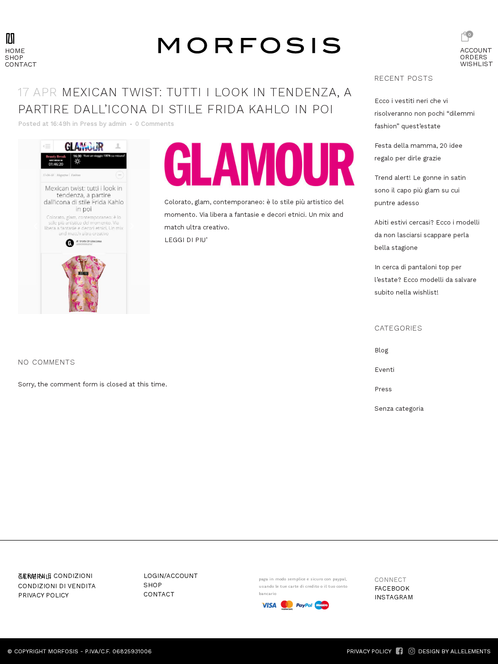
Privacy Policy (43, 595)
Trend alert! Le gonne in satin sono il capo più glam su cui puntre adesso (420, 190)
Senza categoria (399, 408)
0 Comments (154, 123)
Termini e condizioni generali (55, 576)
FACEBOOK (391, 588)
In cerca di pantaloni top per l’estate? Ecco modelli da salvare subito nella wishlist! (425, 279)
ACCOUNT (476, 50)
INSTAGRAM (393, 597)
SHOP (14, 57)
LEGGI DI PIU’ (185, 240)
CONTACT (21, 64)
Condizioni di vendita (57, 586)
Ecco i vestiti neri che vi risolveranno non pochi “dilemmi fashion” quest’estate (424, 113)
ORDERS (473, 57)
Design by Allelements (454, 651)
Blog (381, 350)
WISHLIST (476, 64)
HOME (15, 50)
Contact (159, 594)
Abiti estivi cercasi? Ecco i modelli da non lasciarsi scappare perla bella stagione (427, 235)
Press (88, 123)
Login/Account (170, 576)
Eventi (384, 369)
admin (117, 123)
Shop (152, 585)
